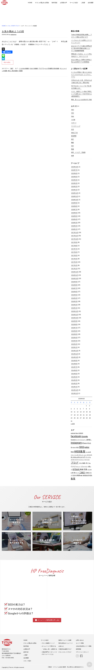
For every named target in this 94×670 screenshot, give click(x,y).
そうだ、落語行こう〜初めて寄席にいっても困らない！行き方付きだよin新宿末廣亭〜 (81, 94)
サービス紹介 (74, 2)
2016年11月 (74, 275)
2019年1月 (74, 189)
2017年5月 (74, 255)
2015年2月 (74, 344)
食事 (72, 155)
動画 (81, 469)
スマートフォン (79, 459)
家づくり (76, 472)
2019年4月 (74, 180)
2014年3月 (74, 380)
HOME (30, 2)
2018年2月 (74, 226)
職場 (72, 149)
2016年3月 (74, 301)
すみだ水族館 (33, 68)
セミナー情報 (80, 643)
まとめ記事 (88, 452)
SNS (72, 113)
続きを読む (7, 62)
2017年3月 (74, 262)
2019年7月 (74, 170)
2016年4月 (74, 298)
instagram (76, 442)
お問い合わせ (80, 640)
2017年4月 (74, 258)
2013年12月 (74, 390)
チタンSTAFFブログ (13, 26)
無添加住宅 (86, 475)
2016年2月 (74, 304)
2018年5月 (74, 216)
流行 (72, 146)
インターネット (78, 455)
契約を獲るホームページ (65, 643)
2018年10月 (74, 199)
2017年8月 (74, 245)
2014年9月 (74, 360)
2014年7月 (74, 367)
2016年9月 (74, 281)
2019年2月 (74, 186)
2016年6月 (74, 291)
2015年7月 (74, 327)
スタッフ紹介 (27, 661)
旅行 (11, 68)
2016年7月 (74, 288)
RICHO (74, 447)
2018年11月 (74, 196)
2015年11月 (74, 314)
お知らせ (61, 646)
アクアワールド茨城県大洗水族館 (48, 68)
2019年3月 (74, 183)
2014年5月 (74, 373)
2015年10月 (74, 318)
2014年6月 (74, 370)
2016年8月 (74, 285)
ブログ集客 (82, 463)
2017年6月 (74, 252)
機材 (72, 142)
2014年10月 (74, 357)
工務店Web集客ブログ (64, 649)
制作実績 (54, 2)
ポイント (78, 466)
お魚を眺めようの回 (13, 31)
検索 (78, 475)
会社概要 (90, 2)
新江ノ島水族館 (13, 71)
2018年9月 (74, 203)
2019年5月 (74, 176)
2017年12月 (74, 232)
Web (72, 116)
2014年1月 (74, 387)
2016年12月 (74, 272)
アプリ (72, 455)
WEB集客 (79, 451)
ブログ (74, 462)
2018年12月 (74, 193)
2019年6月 (74, 173)
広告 (73, 475)
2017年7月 (74, 249)
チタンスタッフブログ (64, 652)
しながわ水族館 (24, 68)
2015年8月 (74, 324)
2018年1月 (74, 229)
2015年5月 (74, 334)
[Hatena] (34, 58)
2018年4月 (74, 219)
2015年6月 (74, 331)
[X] (34, 49)
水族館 (20, 71)
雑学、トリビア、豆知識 (78, 152)
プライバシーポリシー (82, 652)
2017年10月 (74, 239)
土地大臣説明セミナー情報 (83, 646)
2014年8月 (74, 363)
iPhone (84, 443)
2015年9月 (74, 321)
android (73, 433)
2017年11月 (74, 235)
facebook (76, 436)
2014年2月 (74, 383)
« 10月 (73, 424)
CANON (80, 433)
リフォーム (84, 466)
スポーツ (73, 123)
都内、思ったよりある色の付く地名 (81, 99)
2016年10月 (74, 278)
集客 (73, 478)
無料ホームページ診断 (64, 640)
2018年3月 (74, 222)
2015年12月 (74, 311)
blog (77, 433)
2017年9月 (74, 242)
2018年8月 (74, 206)
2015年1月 (74, 347)
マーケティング (75, 126)
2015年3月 (74, 341)
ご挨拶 (83, 2)
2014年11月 (74, 354)
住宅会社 (76, 469)
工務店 (82, 473)
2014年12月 (74, 350)
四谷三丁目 (74, 132)
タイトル (87, 459)
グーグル (88, 457)
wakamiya (13, 34)
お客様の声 (63, 2)
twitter (86, 447)
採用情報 (78, 649)
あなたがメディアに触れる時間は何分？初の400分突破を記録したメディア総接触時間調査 (81, 48)
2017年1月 (74, 268)
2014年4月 (74, 377)
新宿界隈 (73, 136)
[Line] (34, 55)
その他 (73, 119)
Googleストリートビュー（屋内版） (81, 439)
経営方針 (26, 652)
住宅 (72, 129)
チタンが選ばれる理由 (42, 2)
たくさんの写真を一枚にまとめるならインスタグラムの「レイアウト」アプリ (81, 74)
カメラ (85, 455)
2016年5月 (74, 295)
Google (84, 436)
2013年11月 (74, 393)
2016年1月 (74, 308)
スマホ (73, 459)
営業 (85, 469)
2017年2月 (74, 265)
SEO (72, 109)
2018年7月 (74, 209)
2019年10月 (74, 167)
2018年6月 (74, 213)
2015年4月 (74, 337)
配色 (91, 475)
